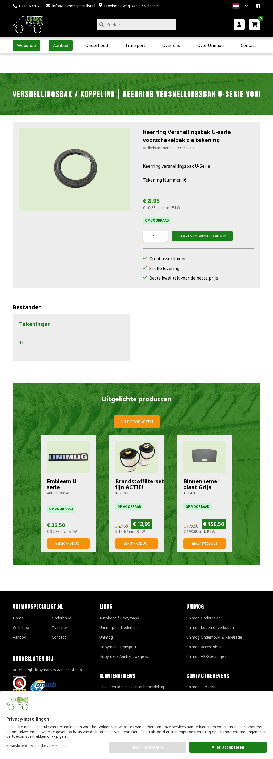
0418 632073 (30, 5)
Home (18, 617)
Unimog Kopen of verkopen (210, 627)
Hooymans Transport (117, 646)
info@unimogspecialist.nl (73, 5)
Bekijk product (68, 543)
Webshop (21, 627)
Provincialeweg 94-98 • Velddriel (131, 5)
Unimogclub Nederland (119, 627)
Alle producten (136, 421)
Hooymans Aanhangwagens (123, 656)
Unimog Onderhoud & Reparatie (214, 637)
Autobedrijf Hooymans (119, 617)
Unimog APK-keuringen (206, 656)
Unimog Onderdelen (203, 617)
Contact (59, 637)
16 (21, 342)
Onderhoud (61, 617)
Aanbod (19, 637)
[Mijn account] (239, 24)
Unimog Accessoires (203, 646)
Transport (60, 627)
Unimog (106, 637)
